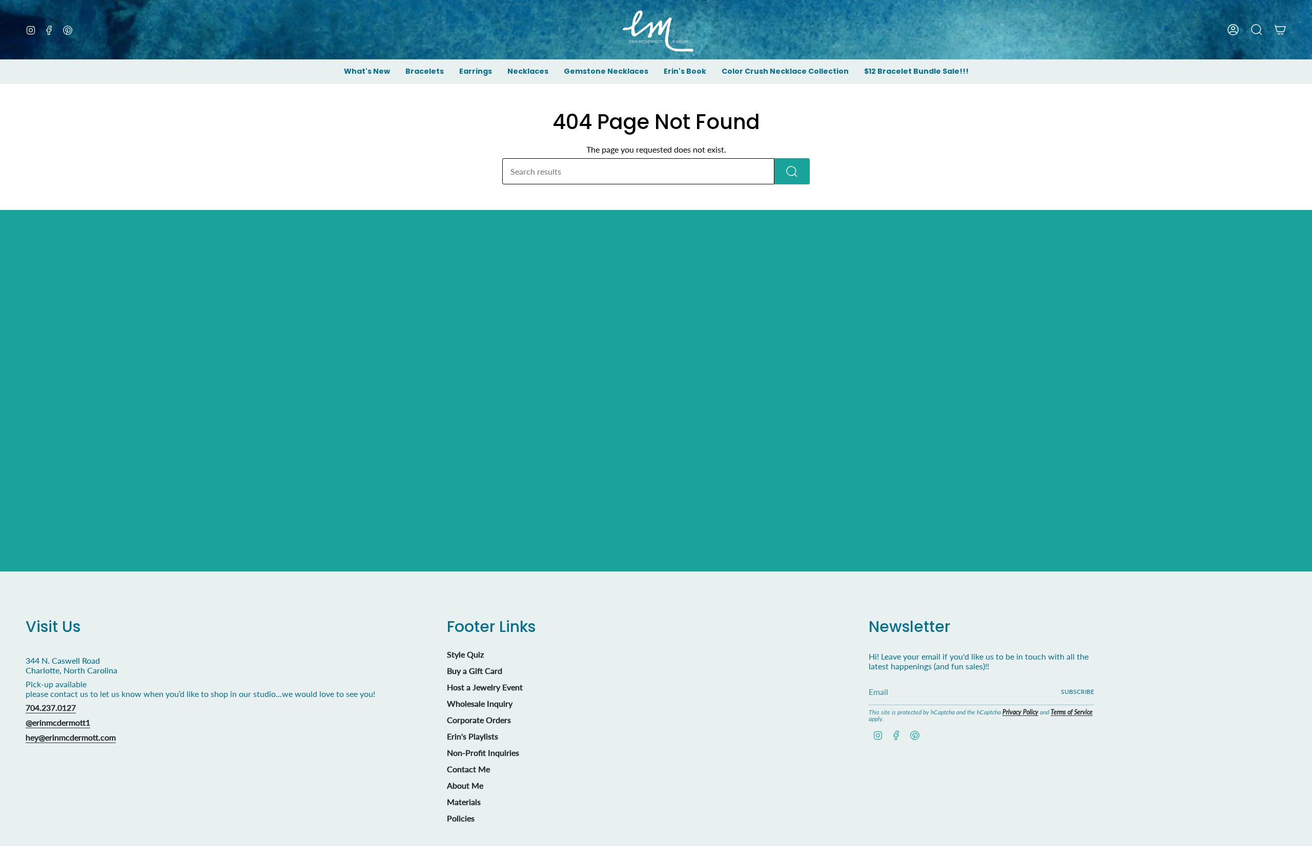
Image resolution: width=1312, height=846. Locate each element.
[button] (425, 71)
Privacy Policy (1020, 712)
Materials (464, 802)
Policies (461, 818)
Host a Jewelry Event (485, 687)
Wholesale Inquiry (479, 703)
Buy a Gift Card (474, 670)
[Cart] (1280, 29)
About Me (465, 785)
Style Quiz (465, 654)
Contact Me (468, 769)
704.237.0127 (51, 707)
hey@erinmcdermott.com (71, 737)
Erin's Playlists (472, 736)
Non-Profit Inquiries (483, 752)
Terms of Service (1072, 712)
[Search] (792, 171)
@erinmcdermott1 (58, 722)
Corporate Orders (479, 720)
